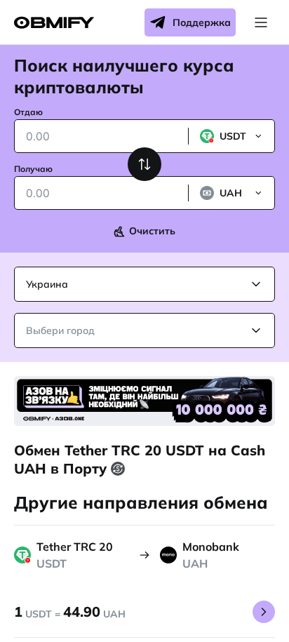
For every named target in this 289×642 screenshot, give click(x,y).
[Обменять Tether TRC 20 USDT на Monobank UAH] (264, 612)
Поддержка (202, 22)
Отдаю (28, 112)
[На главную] (54, 22)
